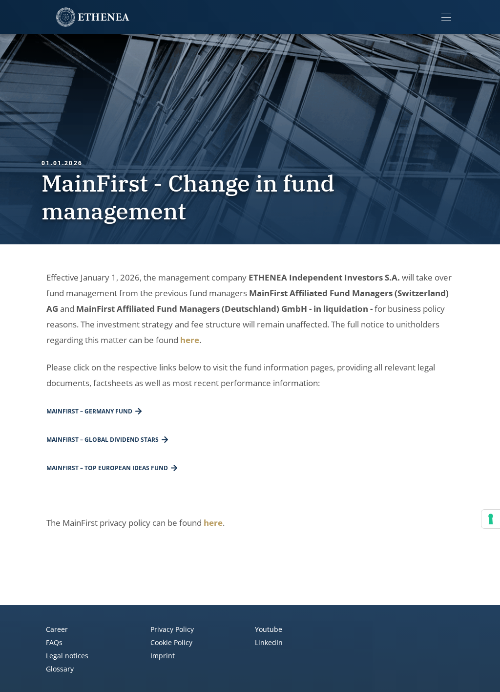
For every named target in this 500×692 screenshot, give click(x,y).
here (189, 340)
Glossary (60, 668)
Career (57, 629)
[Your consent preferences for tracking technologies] (490, 519)
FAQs (54, 642)
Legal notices (67, 655)
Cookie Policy (171, 642)
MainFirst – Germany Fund (89, 411)
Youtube (268, 629)
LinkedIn (269, 642)
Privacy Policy (172, 629)
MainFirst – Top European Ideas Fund (107, 468)
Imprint (162, 655)
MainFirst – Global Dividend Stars (102, 439)
